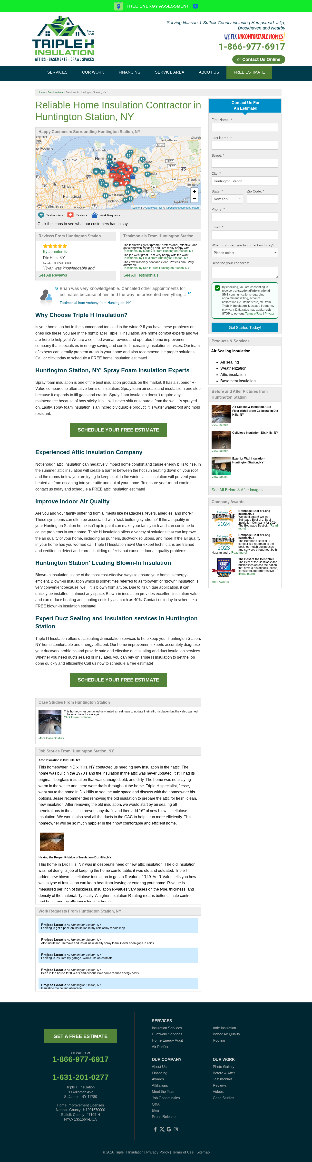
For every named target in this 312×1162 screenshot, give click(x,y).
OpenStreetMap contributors (183, 207)
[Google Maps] (169, 1129)
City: (216, 173)
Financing (159, 1073)
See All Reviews (53, 275)
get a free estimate (80, 1036)
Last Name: (222, 138)
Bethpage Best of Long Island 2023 (254, 536)
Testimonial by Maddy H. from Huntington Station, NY (158, 251)
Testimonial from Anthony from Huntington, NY (95, 303)
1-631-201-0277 (80, 1077)
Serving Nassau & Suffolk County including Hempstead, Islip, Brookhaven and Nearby (226, 25)
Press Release (164, 1116)
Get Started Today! (245, 327)
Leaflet (136, 207)
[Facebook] (155, 1129)
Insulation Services (167, 1028)
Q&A (156, 1104)
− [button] (194, 199)
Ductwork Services (167, 1034)
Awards (158, 1079)
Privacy (269, 313)
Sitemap (203, 1152)
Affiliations (160, 1085)
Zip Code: (255, 191)
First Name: (222, 120)
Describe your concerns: (230, 263)
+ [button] (194, 191)
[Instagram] (176, 1129)
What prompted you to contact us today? (243, 245)
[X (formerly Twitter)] (162, 1129)
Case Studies (223, 1098)
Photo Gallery (223, 1067)
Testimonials (223, 1079)
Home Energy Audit (167, 1040)
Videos (218, 1091)
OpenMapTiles (154, 207)
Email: (217, 227)
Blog (155, 1110)
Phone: (218, 209)
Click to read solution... (79, 717)
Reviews (220, 1085)
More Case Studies (51, 738)
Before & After (224, 1073)
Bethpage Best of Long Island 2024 (254, 512)
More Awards (220, 582)
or (258, 59)
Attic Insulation (224, 1028)
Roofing (219, 1040)
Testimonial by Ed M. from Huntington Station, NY (155, 258)
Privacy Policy (157, 1152)
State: (217, 191)
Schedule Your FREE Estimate (118, 429)
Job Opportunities (166, 1098)
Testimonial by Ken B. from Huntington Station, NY (156, 268)
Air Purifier (160, 1047)
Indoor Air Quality (226, 1034)
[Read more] (239, 552)
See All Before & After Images (237, 490)
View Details (220, 425)
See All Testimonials (140, 275)
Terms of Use (254, 313)
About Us (159, 1067)
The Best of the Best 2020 (256, 559)
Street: (218, 155)
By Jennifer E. (55, 252)
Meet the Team (164, 1091)
